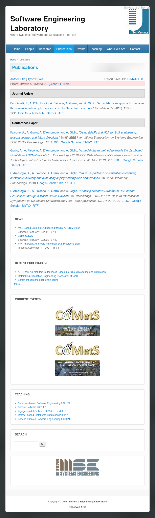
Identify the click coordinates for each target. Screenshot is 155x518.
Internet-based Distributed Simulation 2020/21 (43, 414)
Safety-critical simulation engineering (38, 279)
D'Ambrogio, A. (20, 173)
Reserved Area (77, 507)
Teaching (96, 49)
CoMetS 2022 (25, 235)
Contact (135, 49)
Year (41, 79)
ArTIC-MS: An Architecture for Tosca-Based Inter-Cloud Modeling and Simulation (62, 271)
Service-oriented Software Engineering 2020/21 (44, 419)
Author (14, 79)
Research (45, 49)
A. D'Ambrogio (49, 132)
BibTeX (132, 79)
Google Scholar (35, 113)
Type (31, 79)
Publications (64, 49)
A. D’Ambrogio (38, 103)
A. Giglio (89, 103)
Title (22, 79)
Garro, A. (16, 150)
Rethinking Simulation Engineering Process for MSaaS (48, 276)
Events (80, 49)
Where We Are (116, 49)
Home (16, 49)
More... (18, 283)
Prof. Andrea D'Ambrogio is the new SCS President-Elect (49, 243)
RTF (141, 79)
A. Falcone (57, 103)
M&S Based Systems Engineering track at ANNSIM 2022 (49, 227)
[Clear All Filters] (59, 84)
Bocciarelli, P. (19, 103)
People (29, 49)
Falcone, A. (17, 132)
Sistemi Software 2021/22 (32, 407)
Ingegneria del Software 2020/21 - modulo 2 (42, 411)
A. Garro (71, 103)
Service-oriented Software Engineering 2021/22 (44, 403)
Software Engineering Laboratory (88, 501)
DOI (21, 113)
